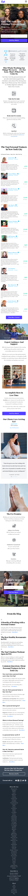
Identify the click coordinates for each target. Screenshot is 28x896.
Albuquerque (14, 789)
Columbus (14, 804)
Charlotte (14, 797)
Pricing (14, 886)
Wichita (14, 868)
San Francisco (14, 855)
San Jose (14, 857)
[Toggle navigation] (26, 1)
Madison (14, 827)
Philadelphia (14, 844)
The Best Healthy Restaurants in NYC (13, 638)
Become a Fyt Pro (14, 774)
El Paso (14, 811)
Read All (6, 61)
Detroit (14, 809)
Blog (14, 893)
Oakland (14, 839)
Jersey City (14, 819)
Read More (15, 632)
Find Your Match (14, 40)
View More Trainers (14, 317)
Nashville (14, 836)
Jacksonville (14, 818)
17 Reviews (16, 302)
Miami (14, 832)
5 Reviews (16, 286)
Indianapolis (14, 816)
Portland (14, 848)
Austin (14, 793)
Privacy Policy (14, 891)
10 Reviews (16, 159)
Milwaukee (14, 833)
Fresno (14, 814)
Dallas (14, 805)
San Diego (14, 854)
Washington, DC (14, 866)
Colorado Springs (14, 802)
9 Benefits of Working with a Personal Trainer (13, 623)
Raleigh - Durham (14, 850)
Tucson (14, 862)
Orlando (14, 843)
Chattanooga (14, 798)
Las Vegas (14, 822)
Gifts (14, 888)
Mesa (14, 830)
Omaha (14, 841)
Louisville (14, 826)
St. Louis (14, 859)
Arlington (14, 790)
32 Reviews (16, 175)
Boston (14, 795)
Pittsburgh (14, 847)
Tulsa (14, 864)
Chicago (14, 800)
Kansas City (14, 820)
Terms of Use (14, 892)
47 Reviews (16, 206)
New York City (19, 154)
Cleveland (14, 801)
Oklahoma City (14, 840)
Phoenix (14, 846)
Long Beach (14, 823)
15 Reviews (16, 190)
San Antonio (14, 853)
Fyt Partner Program (14, 880)
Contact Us (14, 889)
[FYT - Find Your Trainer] (3, 1)
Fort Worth (14, 812)
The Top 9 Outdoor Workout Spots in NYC (13, 653)
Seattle (14, 858)
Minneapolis (14, 834)
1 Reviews (16, 270)
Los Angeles (14, 825)
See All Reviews (14, 428)
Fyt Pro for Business (14, 877)
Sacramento (14, 851)
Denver (14, 807)
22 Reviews (16, 237)
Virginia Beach (14, 865)
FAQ (14, 885)
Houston (14, 815)
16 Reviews (16, 222)
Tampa (14, 861)
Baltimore (14, 794)
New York (13, 154)
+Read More (3, 170)
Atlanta (14, 791)
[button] (3, 56)
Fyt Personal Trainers (5, 154)
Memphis (14, 829)
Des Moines (14, 808)
